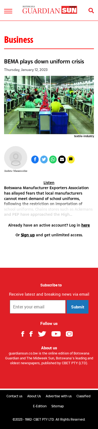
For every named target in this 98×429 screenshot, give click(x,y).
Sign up (28, 234)
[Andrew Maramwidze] (15, 157)
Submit (77, 306)
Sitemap (57, 406)
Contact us (14, 396)
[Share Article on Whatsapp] (53, 159)
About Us (34, 396)
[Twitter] (44, 333)
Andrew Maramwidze (15, 170)
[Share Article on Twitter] (44, 159)
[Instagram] (71, 333)
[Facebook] (25, 333)
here (85, 225)
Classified (83, 396)
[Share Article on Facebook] (35, 159)
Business (18, 39)
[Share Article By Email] (62, 159)
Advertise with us (59, 396)
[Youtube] (58, 333)
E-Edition (40, 406)
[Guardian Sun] (50, 9)
